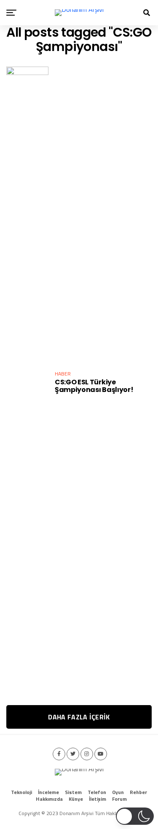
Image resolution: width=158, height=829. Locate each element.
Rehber (138, 792)
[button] (135, 816)
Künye (76, 799)
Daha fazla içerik (79, 717)
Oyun (118, 792)
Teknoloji (21, 792)
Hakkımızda (49, 799)
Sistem (73, 792)
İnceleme (48, 792)
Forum (119, 799)
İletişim (97, 799)
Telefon (97, 792)
